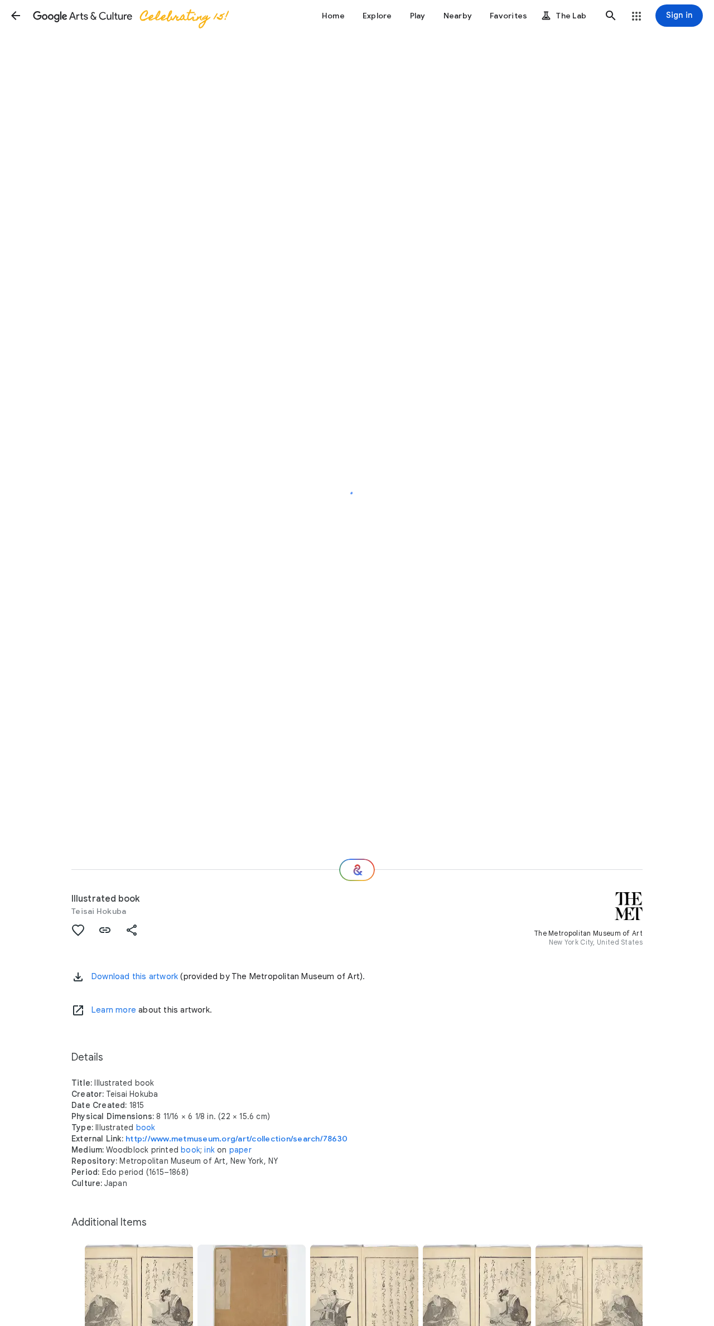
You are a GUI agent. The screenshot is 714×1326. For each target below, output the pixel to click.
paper (240, 1150)
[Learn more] (78, 1010)
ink (209, 1150)
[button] (15, 15)
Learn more (113, 1010)
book (146, 1127)
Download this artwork (134, 976)
